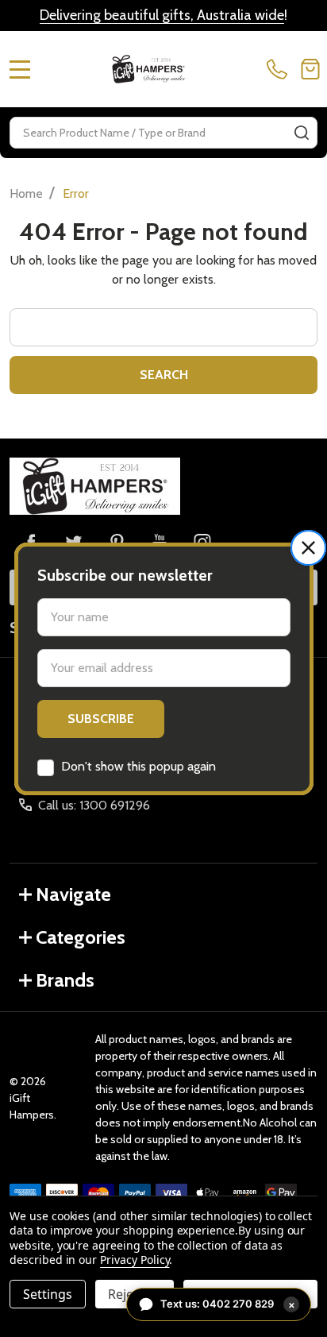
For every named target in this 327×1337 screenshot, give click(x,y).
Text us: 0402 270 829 (227, 1304)
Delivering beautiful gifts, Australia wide (162, 15)
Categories (80, 937)
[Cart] (310, 69)
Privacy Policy (134, 1259)
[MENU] (20, 69)
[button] (308, 548)
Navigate (73, 894)
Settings (47, 1294)
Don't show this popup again (138, 766)
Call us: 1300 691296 (94, 805)
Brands (65, 979)
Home (26, 193)
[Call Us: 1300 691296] (280, 69)
